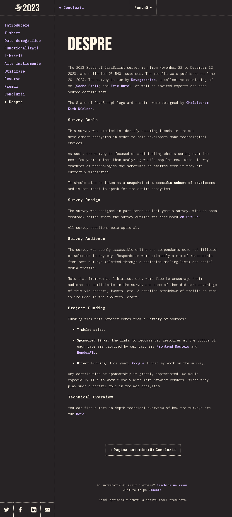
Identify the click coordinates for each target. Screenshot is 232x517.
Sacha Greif (87, 86)
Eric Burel (121, 86)
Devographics (143, 80)
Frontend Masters (173, 346)
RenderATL (86, 352)
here (80, 414)
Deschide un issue (172, 485)
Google (138, 363)
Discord (155, 490)
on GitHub (189, 217)
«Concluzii (143, 449)
